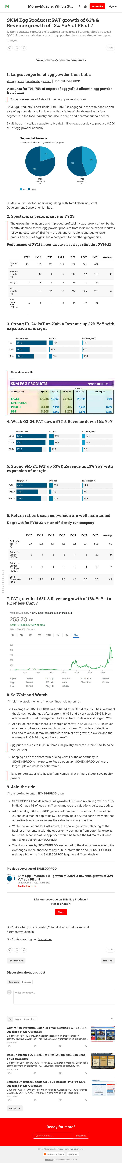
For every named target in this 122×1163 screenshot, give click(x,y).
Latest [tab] (18, 1019)
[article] (61, 1037)
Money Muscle (24, 883)
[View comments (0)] (17, 48)
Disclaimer (45, 939)
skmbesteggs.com (38, 81)
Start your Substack (55, 1154)
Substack (49, 1159)
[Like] (10, 48)
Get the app (73, 1154)
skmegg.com (15, 81)
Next (106, 960)
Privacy (60, 1149)
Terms (66, 1149)
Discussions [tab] (29, 1019)
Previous (18, 960)
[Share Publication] (85, 6)
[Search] (79, 6)
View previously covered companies (61, 60)
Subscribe (97, 6)
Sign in (113, 6)
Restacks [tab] (26, 982)
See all (13, 1108)
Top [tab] (10, 1019)
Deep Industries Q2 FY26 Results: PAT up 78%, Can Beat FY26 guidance (46, 1056)
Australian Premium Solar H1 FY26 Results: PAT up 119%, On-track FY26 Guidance (47, 1029)
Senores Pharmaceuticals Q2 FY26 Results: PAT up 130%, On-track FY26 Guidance (46, 1083)
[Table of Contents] (3, 581)
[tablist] (20, 982)
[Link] (2, 74)
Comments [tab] (14, 982)
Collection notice (78, 1149)
